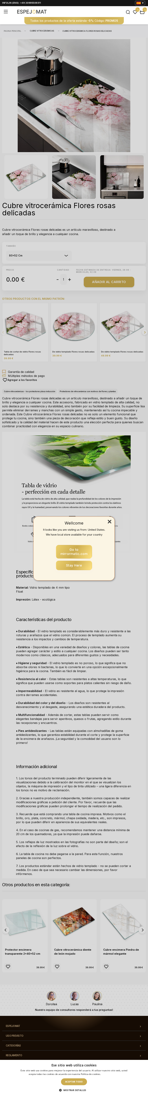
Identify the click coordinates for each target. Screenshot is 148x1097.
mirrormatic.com (74, 552)
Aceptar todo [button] (74, 1081)
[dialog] (74, 1078)
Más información (110, 1074)
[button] (74, 1090)
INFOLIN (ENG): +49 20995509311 (21, 2)
